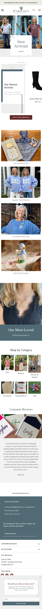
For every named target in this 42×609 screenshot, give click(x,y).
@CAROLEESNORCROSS (21, 493)
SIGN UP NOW (21, 603)
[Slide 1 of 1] (21, 36)
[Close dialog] (40, 577)
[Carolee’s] (21, 10)
